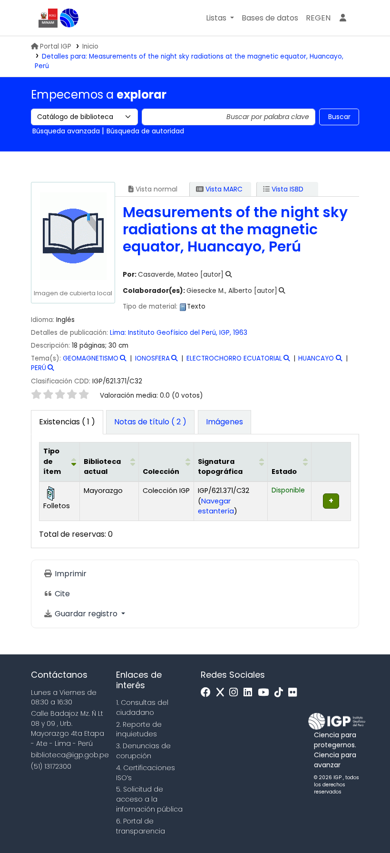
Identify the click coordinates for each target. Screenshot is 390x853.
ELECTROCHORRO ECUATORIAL (234, 358)
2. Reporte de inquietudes (139, 729)
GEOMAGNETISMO (90, 358)
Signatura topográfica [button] (220, 467)
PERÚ (38, 367)
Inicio (90, 46)
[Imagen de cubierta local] (72, 235)
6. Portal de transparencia (140, 826)
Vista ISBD (286, 189)
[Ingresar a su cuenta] (342, 18)
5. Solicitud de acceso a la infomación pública (149, 799)
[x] (222, 693)
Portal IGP (55, 46)
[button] (220, 18)
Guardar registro (86, 613)
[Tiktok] (281, 693)
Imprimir (70, 573)
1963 (240, 332)
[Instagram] (236, 693)
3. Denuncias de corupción (143, 751)
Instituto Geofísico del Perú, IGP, (179, 332)
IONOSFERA (152, 358)
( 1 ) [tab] (67, 421)
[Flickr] (295, 693)
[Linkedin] (250, 693)
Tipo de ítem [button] (52, 461)
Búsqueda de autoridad (145, 131)
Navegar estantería (216, 506)
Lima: (118, 332)
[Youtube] (265, 693)
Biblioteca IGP (69, 18)
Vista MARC (223, 189)
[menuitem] (318, 18)
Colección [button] (161, 471)
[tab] (150, 422)
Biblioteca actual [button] (102, 467)
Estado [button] (284, 471)
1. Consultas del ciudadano (142, 707)
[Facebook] (208, 693)
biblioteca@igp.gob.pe (70, 755)
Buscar (339, 116)
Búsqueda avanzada (66, 131)
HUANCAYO (316, 358)
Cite (61, 593)
